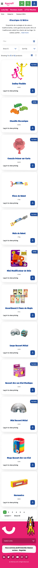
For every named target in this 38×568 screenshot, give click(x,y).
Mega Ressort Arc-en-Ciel (19, 458)
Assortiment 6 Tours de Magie (19, 308)
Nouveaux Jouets (16, 10)
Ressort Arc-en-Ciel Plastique (19, 383)
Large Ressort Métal (19, 346)
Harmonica (19, 495)
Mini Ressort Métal (19, 421)
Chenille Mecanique (19, 121)
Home (2, 14)
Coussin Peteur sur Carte (19, 159)
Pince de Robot (19, 196)
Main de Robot (19, 234)
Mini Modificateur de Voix (19, 271)
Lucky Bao (4, 10)
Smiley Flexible (19, 84)
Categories (10, 14)
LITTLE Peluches (30, 10)
